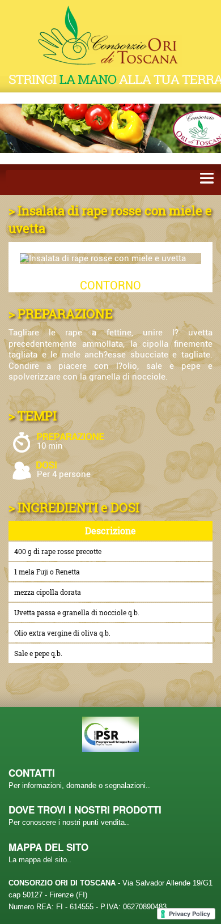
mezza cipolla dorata (47, 592)
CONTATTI (31, 773)
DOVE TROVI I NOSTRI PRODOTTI (85, 809)
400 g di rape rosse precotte (57, 551)
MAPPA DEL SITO (48, 847)
